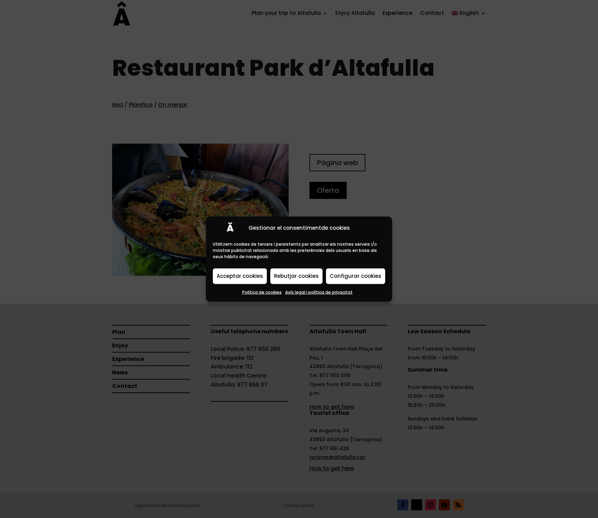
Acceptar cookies (240, 276)
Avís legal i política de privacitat (319, 292)
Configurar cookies (355, 276)
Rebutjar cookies (296, 276)
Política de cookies (262, 292)
